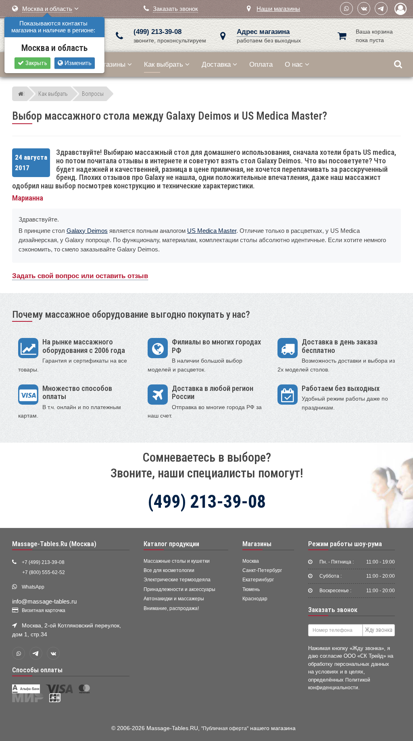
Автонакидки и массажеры (174, 599)
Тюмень (251, 589)
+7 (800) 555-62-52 (43, 572)
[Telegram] (381, 8)
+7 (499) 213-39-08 (43, 562)
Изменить (77, 62)
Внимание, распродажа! (171, 608)
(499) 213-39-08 (157, 32)
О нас (294, 64)
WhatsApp (33, 587)
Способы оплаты (37, 670)
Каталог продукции (171, 544)
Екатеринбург (258, 580)
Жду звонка (378, 630)
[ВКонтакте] (363, 8)
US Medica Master (211, 230)
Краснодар (254, 599)
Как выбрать (163, 64)
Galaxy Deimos (87, 230)
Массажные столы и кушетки (177, 561)
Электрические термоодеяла (177, 580)
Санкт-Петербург (262, 570)
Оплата (261, 64)
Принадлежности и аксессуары (179, 589)
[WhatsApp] (346, 8)
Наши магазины (278, 8)
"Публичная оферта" (224, 728)
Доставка (216, 64)
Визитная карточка (43, 610)
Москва (250, 561)
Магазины (109, 64)
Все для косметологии (169, 570)
